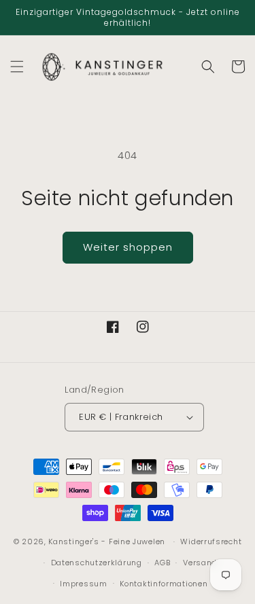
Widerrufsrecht (210, 541)
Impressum (83, 583)
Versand (200, 562)
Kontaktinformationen (163, 583)
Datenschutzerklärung (96, 562)
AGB (162, 562)
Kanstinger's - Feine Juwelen (106, 541)
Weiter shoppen (128, 247)
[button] (17, 67)
